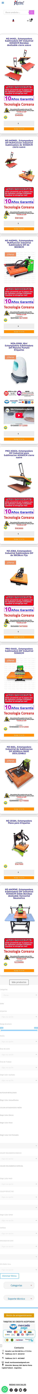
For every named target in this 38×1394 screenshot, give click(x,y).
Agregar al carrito (19, 129)
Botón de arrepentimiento (19, 1315)
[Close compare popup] (1, 1345)
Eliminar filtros (9, 1275)
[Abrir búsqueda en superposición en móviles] (19, 12)
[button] (4, 1389)
